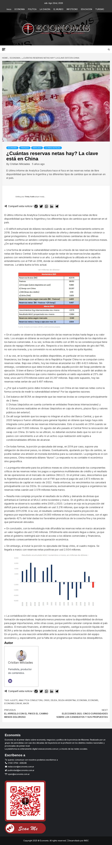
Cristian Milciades (20, 164)
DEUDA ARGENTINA (67, 700)
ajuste (14, 700)
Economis (93, 700)
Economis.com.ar (13, 703)
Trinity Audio (30, 197)
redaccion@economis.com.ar (20, 766)
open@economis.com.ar (18, 774)
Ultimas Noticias (52, 148)
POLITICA (32, 9)
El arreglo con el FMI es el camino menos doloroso (26, 713)
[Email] (10, 681)
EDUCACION (86, 9)
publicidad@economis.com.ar (20, 770)
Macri (26, 703)
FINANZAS (25, 148)
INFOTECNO (72, 9)
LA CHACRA (45, 9)
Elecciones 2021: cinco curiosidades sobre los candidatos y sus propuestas (82, 713)
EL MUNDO (58, 9)
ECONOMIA (20, 9)
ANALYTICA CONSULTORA (31, 700)
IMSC (86, 840)
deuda (54, 700)
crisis (47, 700)
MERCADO (37, 148)
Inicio (9, 9)
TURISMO (99, 9)
